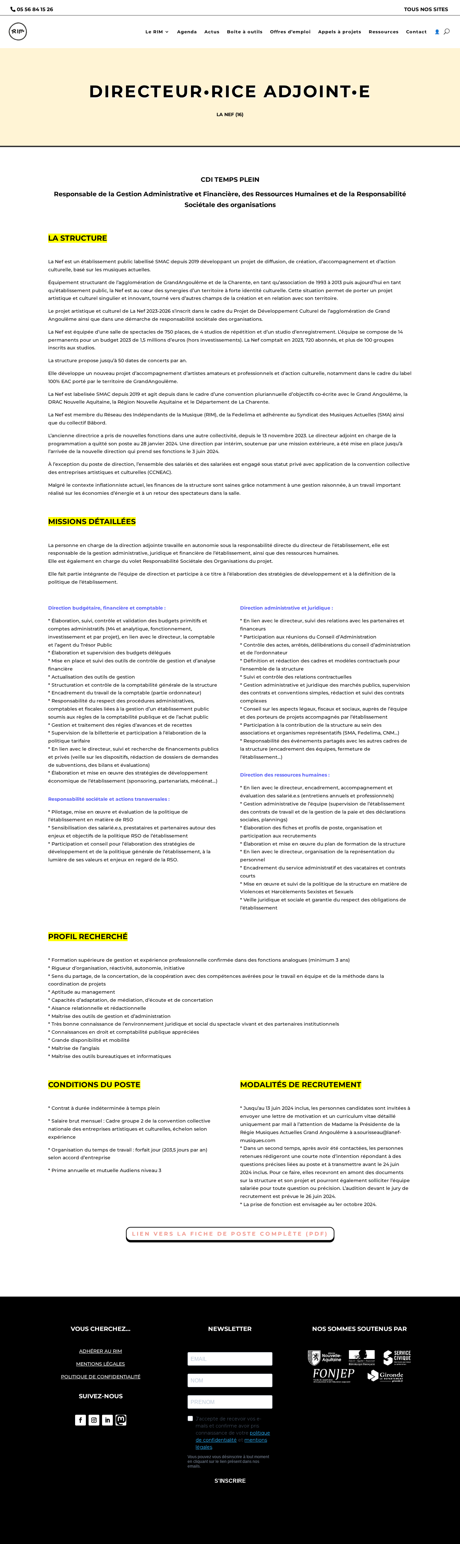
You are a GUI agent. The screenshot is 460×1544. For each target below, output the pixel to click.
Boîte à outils (245, 31)
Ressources (384, 31)
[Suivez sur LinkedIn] (107, 1420)
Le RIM (154, 31)
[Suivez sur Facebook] (80, 1420)
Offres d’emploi (290, 31)
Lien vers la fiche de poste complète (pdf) (230, 1234)
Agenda (187, 31)
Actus (212, 31)
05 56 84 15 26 (35, 9)
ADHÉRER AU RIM (100, 1351)
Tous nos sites (426, 9)
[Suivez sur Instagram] (94, 1420)
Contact (416, 31)
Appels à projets (339, 31)
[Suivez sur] (121, 1420)
